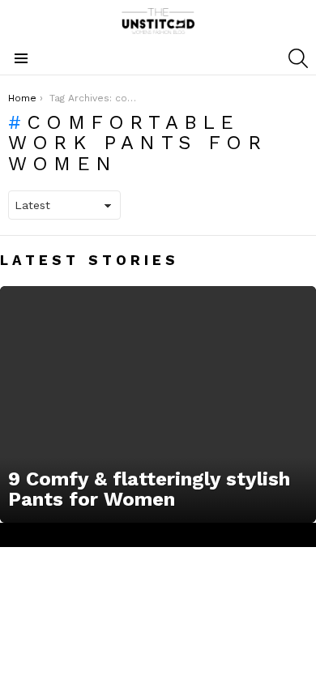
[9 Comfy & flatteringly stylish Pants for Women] (158, 405)
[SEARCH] (298, 58)
